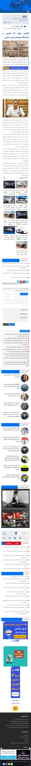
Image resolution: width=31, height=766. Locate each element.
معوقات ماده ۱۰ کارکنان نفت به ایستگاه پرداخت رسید (16, 347)
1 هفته (23, 589)
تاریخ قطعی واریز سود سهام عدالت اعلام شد (19, 723)
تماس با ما (26, 741)
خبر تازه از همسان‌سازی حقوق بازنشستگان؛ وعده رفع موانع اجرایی (11, 467)
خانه (24, 16)
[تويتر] (18, 282)
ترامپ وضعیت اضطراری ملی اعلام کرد (11, 376)
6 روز (25, 585)
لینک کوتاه (21, 283)
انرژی (13, 289)
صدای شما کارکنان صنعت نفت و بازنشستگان (19, 743)
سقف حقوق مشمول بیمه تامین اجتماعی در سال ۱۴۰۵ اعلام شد (11, 429)
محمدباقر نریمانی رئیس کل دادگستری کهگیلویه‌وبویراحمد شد (15, 349)
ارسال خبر (26, 739)
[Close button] (30, 748)
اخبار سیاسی (24, 372)
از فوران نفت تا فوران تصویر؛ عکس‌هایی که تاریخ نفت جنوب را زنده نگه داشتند (15, 510)
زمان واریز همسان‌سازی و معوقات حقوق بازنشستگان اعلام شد (11, 477)
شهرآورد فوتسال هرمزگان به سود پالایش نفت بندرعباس (16, 583)
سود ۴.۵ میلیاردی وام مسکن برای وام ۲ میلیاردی (19, 721)
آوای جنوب (26, 735)
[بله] (20, 538)
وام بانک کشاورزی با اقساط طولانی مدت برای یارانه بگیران (17, 725)
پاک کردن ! (6, 324)
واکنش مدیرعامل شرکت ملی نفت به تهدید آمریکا (11, 395)
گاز (24, 290)
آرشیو (23, 716)
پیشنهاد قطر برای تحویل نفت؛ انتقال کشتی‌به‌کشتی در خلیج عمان (11, 386)
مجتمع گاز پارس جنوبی (19, 290)
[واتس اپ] (9, 538)
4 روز (17, 581)
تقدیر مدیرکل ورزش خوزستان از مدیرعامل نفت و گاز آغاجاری (15, 607)
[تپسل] (3, 67)
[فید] (4, 533)
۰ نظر (27, 26)
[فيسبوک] (24, 282)
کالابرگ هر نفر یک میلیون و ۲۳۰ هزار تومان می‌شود (18, 727)
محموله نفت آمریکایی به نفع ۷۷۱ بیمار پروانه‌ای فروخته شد (11, 404)
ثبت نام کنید (8, 757)
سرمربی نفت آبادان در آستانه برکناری (20, 576)
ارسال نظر (12, 324)
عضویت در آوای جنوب (23, 737)
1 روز (10, 576)
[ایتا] (15, 538)
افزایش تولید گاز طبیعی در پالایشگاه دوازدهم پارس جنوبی (15, 35)
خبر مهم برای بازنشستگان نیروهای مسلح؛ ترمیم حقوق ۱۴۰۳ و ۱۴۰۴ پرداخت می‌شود (12, 458)
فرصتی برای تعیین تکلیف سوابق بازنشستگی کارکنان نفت (16, 338)
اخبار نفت (25, 543)
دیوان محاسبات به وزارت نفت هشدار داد (19, 277)
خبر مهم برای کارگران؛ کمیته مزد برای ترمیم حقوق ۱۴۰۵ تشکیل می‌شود (11, 439)
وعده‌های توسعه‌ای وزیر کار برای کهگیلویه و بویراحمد (17, 270)
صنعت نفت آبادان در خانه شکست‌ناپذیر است (18, 605)
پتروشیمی (8, 543)
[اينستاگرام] (4, 538)
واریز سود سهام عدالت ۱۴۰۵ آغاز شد (21, 719)
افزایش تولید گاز (18, 289)
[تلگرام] (27, 282)
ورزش (26, 573)
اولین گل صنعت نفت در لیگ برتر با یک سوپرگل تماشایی (16, 596)
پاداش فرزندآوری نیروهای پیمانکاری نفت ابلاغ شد (17, 351)
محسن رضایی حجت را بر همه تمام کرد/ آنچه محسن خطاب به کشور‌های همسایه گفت (11, 414)
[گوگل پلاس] (21, 282)
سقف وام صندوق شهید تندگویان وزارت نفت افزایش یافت (15, 340)
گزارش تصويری (23, 487)
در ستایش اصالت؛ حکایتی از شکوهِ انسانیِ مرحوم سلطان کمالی (15, 263)
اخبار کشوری (24, 425)
